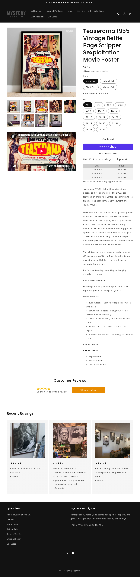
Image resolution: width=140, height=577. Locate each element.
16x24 (115, 117)
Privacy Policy (13, 524)
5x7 (98, 105)
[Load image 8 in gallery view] (41, 120)
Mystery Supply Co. (73, 571)
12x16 (114, 111)
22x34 (115, 123)
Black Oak (91, 87)
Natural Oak (108, 81)
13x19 (102, 117)
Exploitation (95, 356)
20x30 (102, 123)
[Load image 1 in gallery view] (13, 106)
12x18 (89, 117)
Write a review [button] (88, 390)
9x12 (88, 111)
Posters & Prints (97, 364)
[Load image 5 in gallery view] (70, 106)
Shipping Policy (14, 539)
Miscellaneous (96, 360)
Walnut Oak (108, 87)
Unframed (91, 81)
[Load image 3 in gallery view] (41, 106)
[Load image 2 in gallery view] (27, 106)
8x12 (120, 105)
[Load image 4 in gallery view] (55, 106)
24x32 (89, 129)
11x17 (101, 111)
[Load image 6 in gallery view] (13, 120)
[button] (70, 11)
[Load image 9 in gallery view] (55, 120)
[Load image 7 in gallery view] (27, 120)
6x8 (109, 105)
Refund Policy (13, 529)
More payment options (108, 153)
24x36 (102, 129)
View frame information (95, 93)
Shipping (86, 71)
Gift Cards (11, 544)
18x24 (89, 123)
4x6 (88, 105)
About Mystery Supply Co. (19, 515)
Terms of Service (14, 534)
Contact (10, 519)
